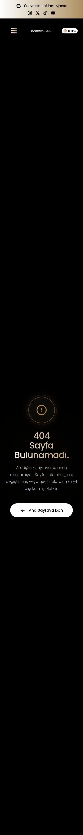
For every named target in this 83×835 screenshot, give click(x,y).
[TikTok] (45, 13)
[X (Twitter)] (37, 13)
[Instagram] (30, 13)
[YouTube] (53, 13)
